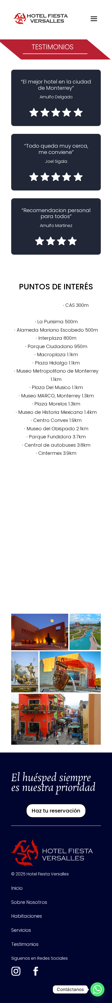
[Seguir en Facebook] (36, 971)
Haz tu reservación (56, 810)
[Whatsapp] (97, 989)
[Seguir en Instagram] (16, 971)
